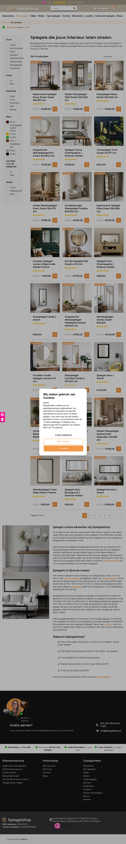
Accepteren (64, 448)
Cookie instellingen (63, 435)
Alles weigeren (63, 442)
